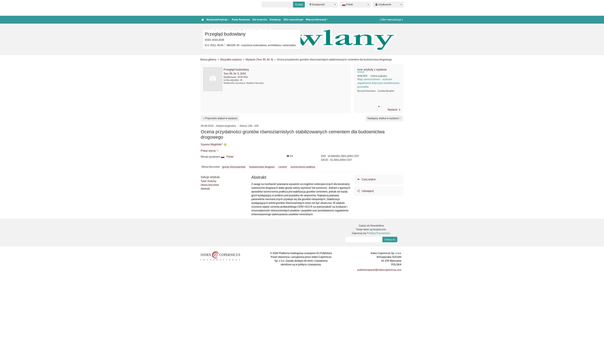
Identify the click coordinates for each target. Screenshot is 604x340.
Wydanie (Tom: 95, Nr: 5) (259, 59)
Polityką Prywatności (378, 233)
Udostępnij (367, 191)
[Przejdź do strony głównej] (202, 20)
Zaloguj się (389, 239)
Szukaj (299, 4)
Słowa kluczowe (210, 185)
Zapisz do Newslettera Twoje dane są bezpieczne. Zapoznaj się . (371, 229)
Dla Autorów (259, 19)
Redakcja (275, 19)
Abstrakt (205, 188)
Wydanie (393, 109)
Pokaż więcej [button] (208, 150)
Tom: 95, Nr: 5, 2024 (235, 73)
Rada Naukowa (241, 19)
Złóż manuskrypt (293, 19)
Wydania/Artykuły (216, 19)
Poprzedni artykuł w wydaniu (221, 118)
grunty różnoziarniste (234, 167)
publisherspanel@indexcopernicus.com (379, 270)
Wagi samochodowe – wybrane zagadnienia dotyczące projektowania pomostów (378, 83)
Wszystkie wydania (231, 59)
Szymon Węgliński (211, 144)
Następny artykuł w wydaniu (383, 118)
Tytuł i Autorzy (208, 181)
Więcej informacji (316, 19)
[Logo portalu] (216, 8)
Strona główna (208, 59)
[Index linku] (220, 255)
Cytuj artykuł (368, 179)
